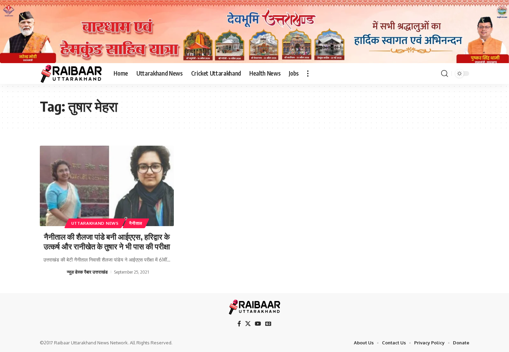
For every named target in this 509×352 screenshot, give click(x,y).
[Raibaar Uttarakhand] (71, 73)
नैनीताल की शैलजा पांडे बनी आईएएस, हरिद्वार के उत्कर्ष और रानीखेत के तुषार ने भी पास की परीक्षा (107, 241)
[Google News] (268, 323)
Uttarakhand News (95, 223)
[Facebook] (239, 323)
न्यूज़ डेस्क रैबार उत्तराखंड (87, 272)
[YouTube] (258, 323)
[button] (308, 73)
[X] (247, 323)
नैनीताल (135, 223)
